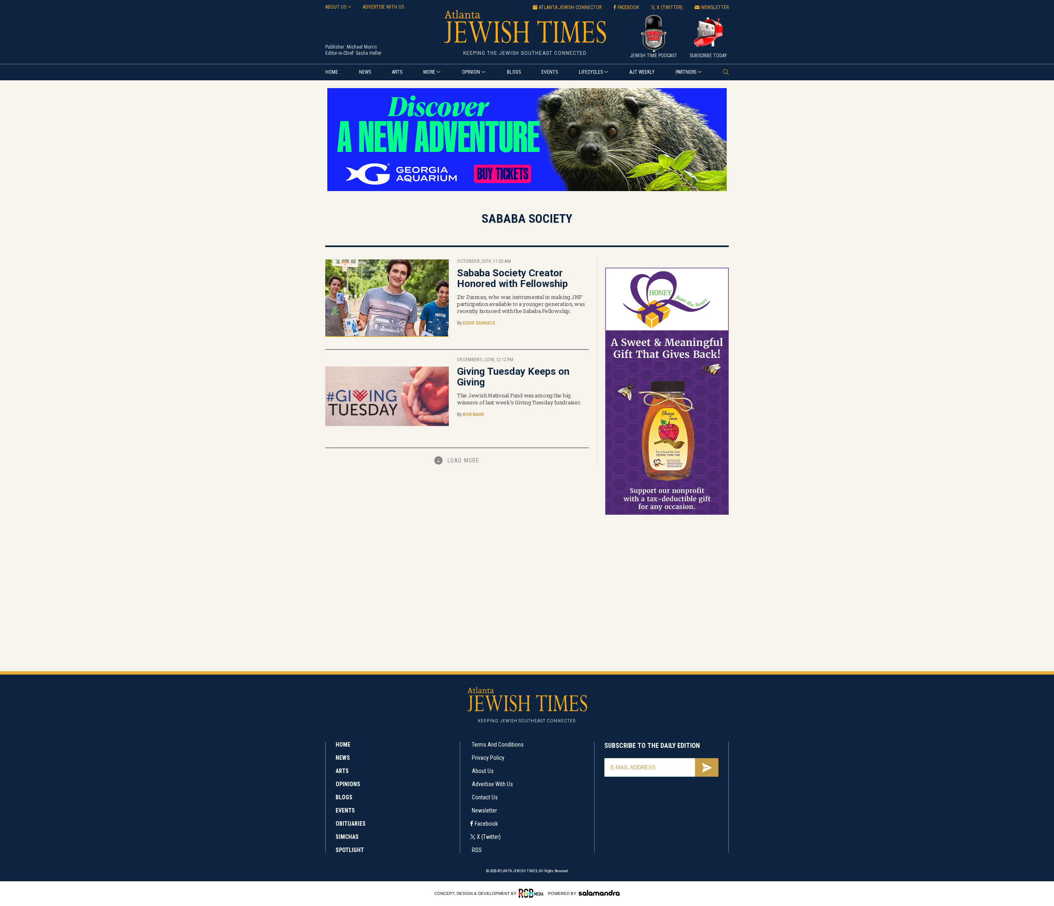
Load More (463, 460)
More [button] (429, 72)
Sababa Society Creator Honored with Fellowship (512, 278)
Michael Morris (362, 47)
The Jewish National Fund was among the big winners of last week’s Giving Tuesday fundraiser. (519, 399)
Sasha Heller (369, 53)
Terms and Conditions (498, 744)
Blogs (514, 72)
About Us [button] (335, 7)
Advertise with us (383, 7)
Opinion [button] (471, 72)
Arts (397, 72)
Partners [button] (686, 72)
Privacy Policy (488, 757)
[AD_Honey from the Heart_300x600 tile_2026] (667, 513)
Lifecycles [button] (591, 72)
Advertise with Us (492, 784)
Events (549, 72)
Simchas (347, 837)
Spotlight (350, 850)
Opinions (348, 784)
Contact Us (485, 797)
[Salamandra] (599, 893)
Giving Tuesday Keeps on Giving (513, 377)
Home (331, 72)
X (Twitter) (489, 837)
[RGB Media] (532, 893)
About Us (483, 771)
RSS (477, 850)
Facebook (486, 823)
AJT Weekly (642, 72)
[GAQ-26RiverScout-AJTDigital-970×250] (527, 189)
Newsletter (484, 810)
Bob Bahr (473, 414)
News (365, 72)
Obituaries (351, 823)
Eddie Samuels (479, 323)
